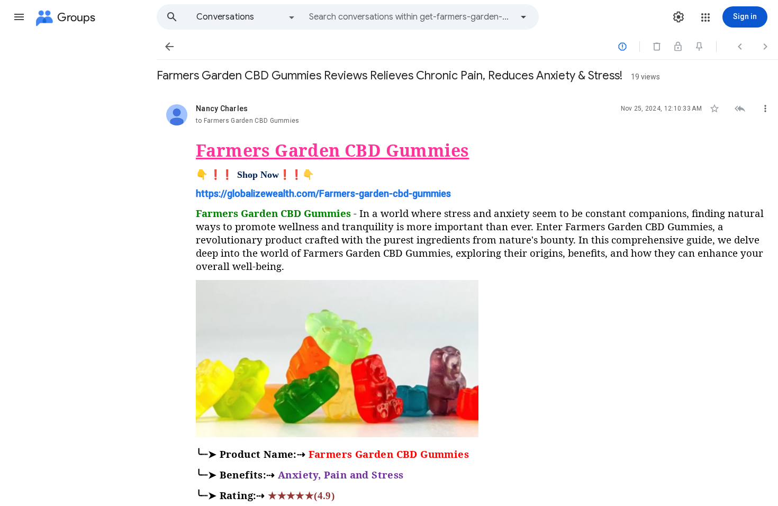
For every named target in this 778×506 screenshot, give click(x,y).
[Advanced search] (523, 17)
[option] (246, 17)
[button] (19, 17)
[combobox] (411, 17)
